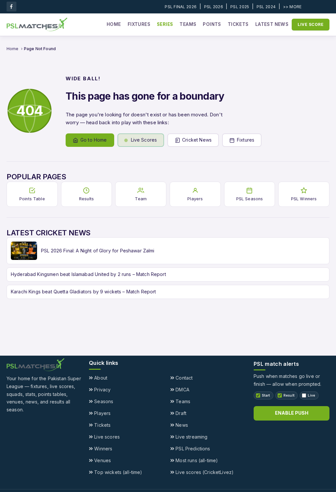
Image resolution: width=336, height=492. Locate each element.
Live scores (106, 437)
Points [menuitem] (212, 24)
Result (289, 395)
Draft (180, 413)
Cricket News (197, 140)
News (181, 425)
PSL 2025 (239, 6)
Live (311, 395)
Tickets (102, 425)
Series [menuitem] (165, 24)
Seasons (103, 401)
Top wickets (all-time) (117, 472)
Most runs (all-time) (196, 460)
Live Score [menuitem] (311, 24)
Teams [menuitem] (187, 24)
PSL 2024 (266, 6)
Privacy (102, 389)
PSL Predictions (192, 448)
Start (266, 395)
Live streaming (190, 437)
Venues (102, 460)
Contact (183, 378)
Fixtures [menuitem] (139, 24)
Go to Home (93, 140)
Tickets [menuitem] (238, 24)
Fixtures (245, 140)
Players (102, 413)
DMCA (181, 389)
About (100, 378)
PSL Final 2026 (181, 6)
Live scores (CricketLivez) (204, 472)
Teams (182, 401)
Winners (102, 448)
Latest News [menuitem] (271, 24)
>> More (292, 6)
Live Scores (144, 140)
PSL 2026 (213, 6)
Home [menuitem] (114, 24)
